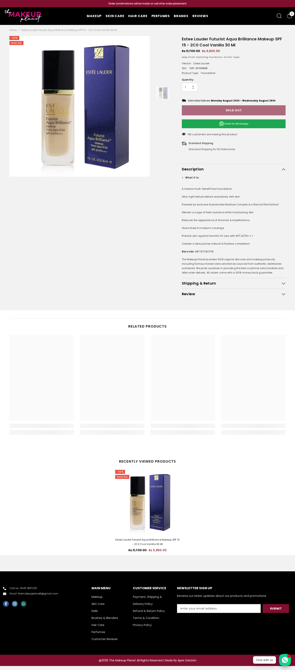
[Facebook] (6, 604)
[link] (41, 426)
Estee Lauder (201, 63)
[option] (147, 3)
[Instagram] (15, 604)
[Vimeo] (23, 604)
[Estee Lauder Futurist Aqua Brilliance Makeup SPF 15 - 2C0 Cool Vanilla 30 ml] (147, 502)
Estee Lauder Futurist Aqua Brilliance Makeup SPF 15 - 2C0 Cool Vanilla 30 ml (147, 542)
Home (13, 30)
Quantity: (188, 79)
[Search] (279, 15)
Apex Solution (187, 660)
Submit (276, 608)
